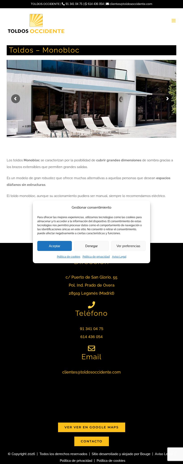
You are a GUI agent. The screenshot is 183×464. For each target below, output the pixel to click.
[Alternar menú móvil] (174, 20)
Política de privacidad (96, 256)
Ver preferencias (128, 246)
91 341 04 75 (74, 4)
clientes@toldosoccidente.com (130, 4)
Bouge (145, 454)
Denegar (91, 246)
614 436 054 (96, 4)
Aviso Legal (119, 256)
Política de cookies (68, 256)
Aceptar (54, 246)
